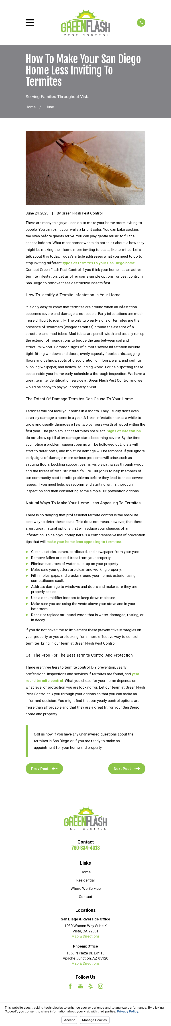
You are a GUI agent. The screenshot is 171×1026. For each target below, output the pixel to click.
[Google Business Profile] (80, 986)
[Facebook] (70, 986)
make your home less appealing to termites (84, 542)
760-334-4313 (85, 848)
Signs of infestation (124, 431)
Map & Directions (85, 936)
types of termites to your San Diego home (99, 263)
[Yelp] (90, 986)
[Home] (85, 23)
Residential (85, 880)
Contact (85, 897)
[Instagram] (100, 986)
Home (86, 872)
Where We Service (86, 888)
